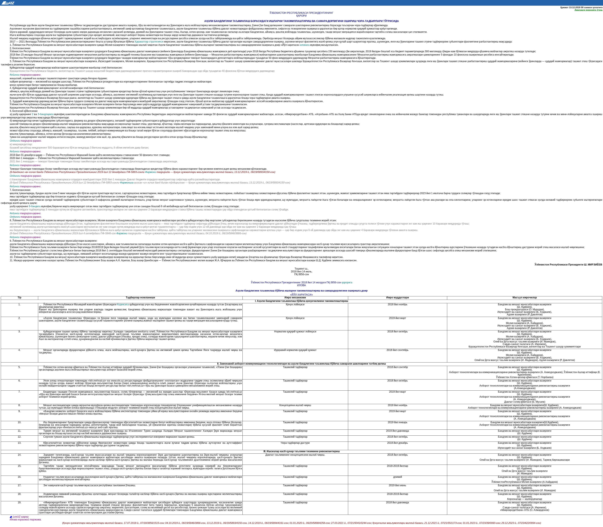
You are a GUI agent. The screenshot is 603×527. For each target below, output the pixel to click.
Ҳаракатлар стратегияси (149, 41)
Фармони (151, 172)
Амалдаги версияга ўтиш (589, 10)
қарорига (347, 282)
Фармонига (127, 182)
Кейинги (14, 74)
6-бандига (35, 206)
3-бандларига (46, 114)
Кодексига (123, 304)
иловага (305, 45)
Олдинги (15, 140)
